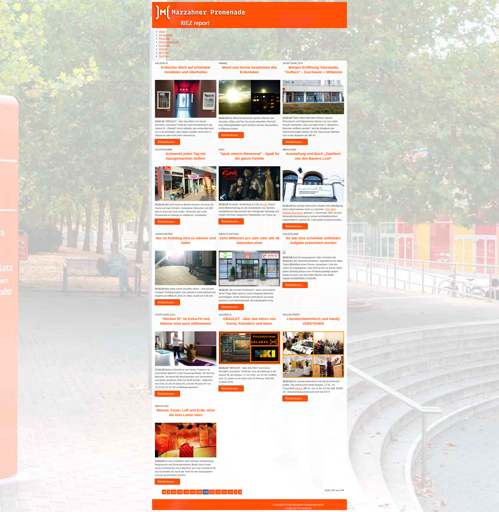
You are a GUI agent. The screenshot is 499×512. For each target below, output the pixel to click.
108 (199, 492)
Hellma (298, 388)
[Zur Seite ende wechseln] (240, 491)
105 (180, 492)
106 (187, 492)
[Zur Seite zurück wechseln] (168, 491)
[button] (485, 498)
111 (218, 492)
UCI (265, 204)
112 (224, 492)
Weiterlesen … (167, 142)
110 (212, 492)
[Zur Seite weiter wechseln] (235, 491)
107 (193, 492)
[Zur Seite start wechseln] (164, 491)
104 (174, 492)
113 (231, 492)
